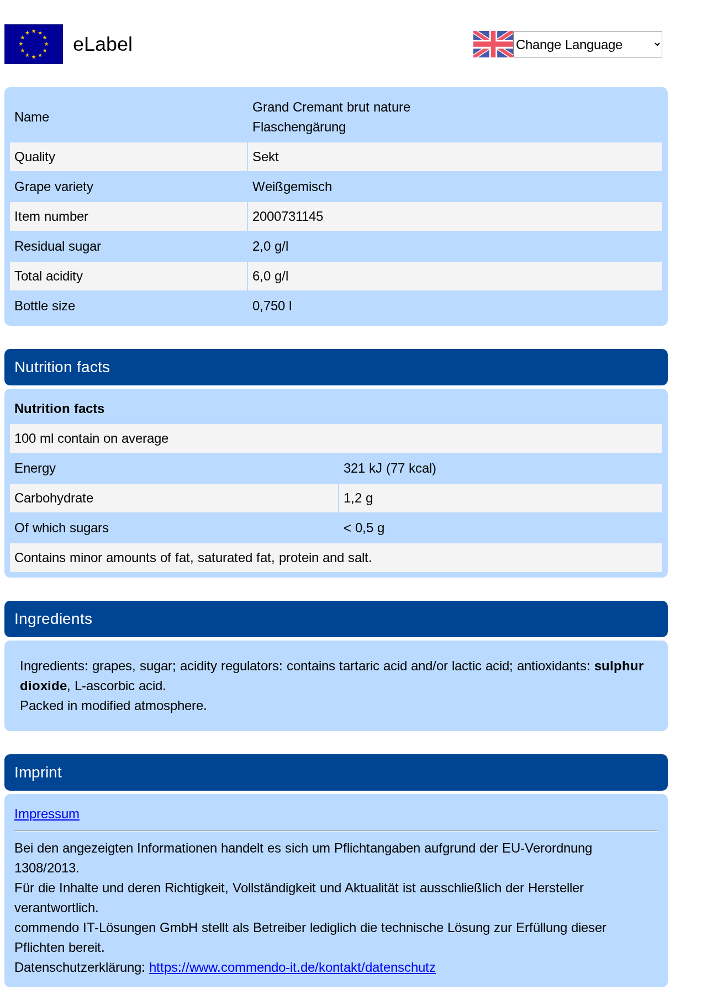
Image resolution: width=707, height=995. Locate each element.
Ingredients (53, 618)
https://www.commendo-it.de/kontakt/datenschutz (292, 967)
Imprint (38, 772)
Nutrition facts (62, 366)
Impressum (47, 813)
